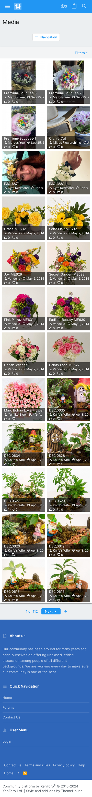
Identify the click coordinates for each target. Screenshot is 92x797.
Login (7, 741)
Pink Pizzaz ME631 (18, 320)
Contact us (11, 717)
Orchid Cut (57, 138)
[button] (8, 6)
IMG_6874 (11, 184)
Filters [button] (80, 53)
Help (81, 765)
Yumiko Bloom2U (20, 414)
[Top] (18, 773)
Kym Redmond (18, 188)
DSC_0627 (12, 501)
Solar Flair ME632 (63, 229)
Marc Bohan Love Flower (24, 410)
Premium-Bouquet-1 (20, 138)
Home (7, 698)
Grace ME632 (15, 229)
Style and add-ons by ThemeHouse (54, 791)
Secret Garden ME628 (67, 274)
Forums (8, 707)
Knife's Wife (61, 414)
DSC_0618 (11, 591)
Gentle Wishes (15, 365)
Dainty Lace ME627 (64, 365)
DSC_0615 (56, 591)
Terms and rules (37, 765)
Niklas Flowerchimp (67, 142)
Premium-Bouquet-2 (65, 93)
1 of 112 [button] (32, 611)
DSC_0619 (56, 546)
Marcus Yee (16, 97)
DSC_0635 (57, 410)
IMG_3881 (56, 184)
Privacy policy (64, 765)
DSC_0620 (12, 546)
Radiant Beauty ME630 (67, 320)
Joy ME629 (13, 274)
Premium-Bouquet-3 (20, 93)
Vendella (14, 233)
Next (49, 611)
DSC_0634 (12, 455)
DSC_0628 (57, 455)
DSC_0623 (57, 501)
